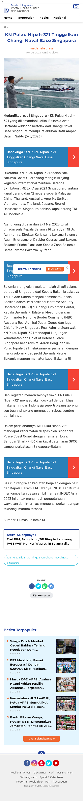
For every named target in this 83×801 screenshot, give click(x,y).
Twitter (51, 768)
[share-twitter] (38, 586)
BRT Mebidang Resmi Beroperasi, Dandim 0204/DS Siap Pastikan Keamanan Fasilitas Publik (30, 664)
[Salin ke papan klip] (51, 586)
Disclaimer (39, 772)
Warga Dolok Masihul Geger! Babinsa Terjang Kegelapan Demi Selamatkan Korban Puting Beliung (31, 645)
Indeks (43, 17)
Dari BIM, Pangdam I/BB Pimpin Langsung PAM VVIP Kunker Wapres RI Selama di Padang (39, 541)
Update (55, 268)
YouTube (59, 768)
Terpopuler (25, 17)
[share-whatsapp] (45, 586)
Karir (52, 772)
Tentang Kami (28, 777)
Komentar (43, 595)
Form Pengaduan (56, 781)
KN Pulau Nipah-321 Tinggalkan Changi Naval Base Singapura (31, 157)
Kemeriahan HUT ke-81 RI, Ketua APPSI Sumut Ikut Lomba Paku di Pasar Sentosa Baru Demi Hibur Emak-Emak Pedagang (30, 702)
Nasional (59, 17)
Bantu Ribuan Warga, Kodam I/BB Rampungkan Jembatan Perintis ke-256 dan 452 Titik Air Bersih (30, 721)
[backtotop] (41, 754)
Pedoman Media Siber (29, 781)
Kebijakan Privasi (20, 772)
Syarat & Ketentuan (51, 777)
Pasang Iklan (65, 772)
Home (8, 17)
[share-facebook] (32, 586)
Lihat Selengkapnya (40, 738)
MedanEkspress (22, 5)
